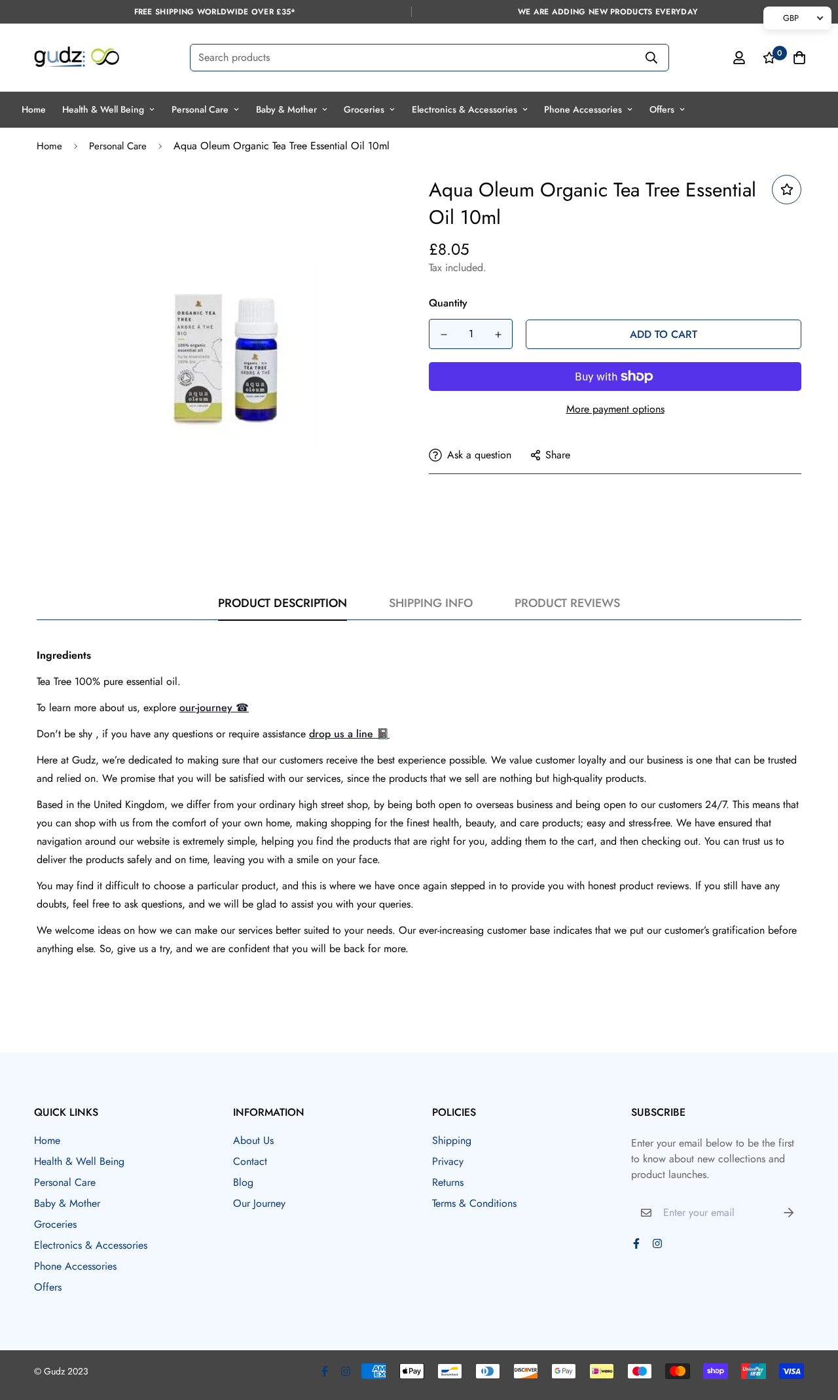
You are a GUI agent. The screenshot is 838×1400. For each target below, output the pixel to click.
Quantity (448, 302)
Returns (448, 1182)
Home (34, 109)
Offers (661, 109)
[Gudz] (76, 57)
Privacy (448, 1161)
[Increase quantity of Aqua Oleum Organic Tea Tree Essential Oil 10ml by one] (498, 335)
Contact (250, 1161)
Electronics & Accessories (464, 109)
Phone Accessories (583, 109)
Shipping (451, 1140)
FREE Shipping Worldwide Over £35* (215, 12)
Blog (243, 1182)
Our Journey (259, 1203)
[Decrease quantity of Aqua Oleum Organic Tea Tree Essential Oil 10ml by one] (443, 335)
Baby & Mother (286, 109)
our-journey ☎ (214, 707)
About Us (253, 1140)
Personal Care (200, 109)
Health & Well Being (103, 109)
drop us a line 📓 (349, 733)
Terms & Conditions (474, 1203)
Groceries (364, 109)
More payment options (615, 408)
